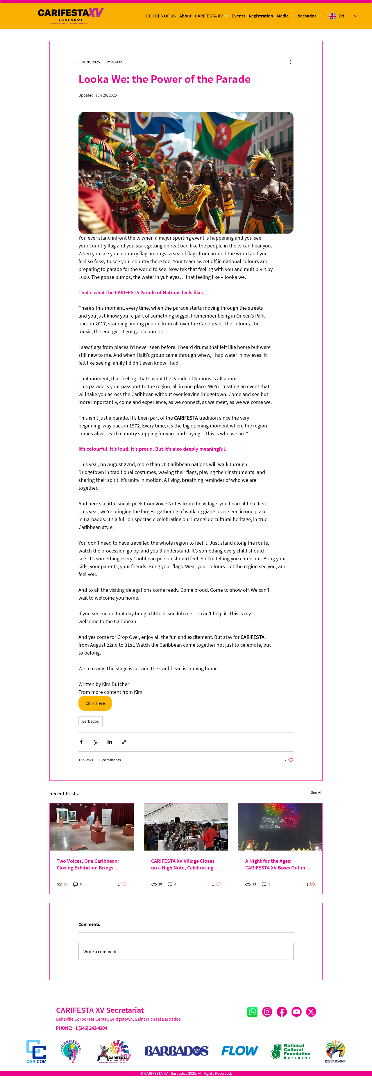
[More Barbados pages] (320, 15)
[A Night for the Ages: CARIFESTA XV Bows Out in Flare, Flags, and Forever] (280, 827)
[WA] (252, 1012)
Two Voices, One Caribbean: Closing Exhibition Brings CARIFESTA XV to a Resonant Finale (89, 864)
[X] (311, 1012)
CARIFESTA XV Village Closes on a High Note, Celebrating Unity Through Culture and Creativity (182, 864)
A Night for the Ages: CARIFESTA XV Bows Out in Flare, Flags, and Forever (275, 864)
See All (317, 792)
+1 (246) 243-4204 (90, 1028)
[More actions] (290, 61)
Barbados (90, 721)
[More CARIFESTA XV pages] (226, 15)
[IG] (267, 1012)
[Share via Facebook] (81, 742)
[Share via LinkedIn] (109, 742)
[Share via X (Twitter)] (95, 742)
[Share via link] (124, 742)
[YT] (296, 1012)
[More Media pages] (292, 15)
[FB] (282, 1012)
